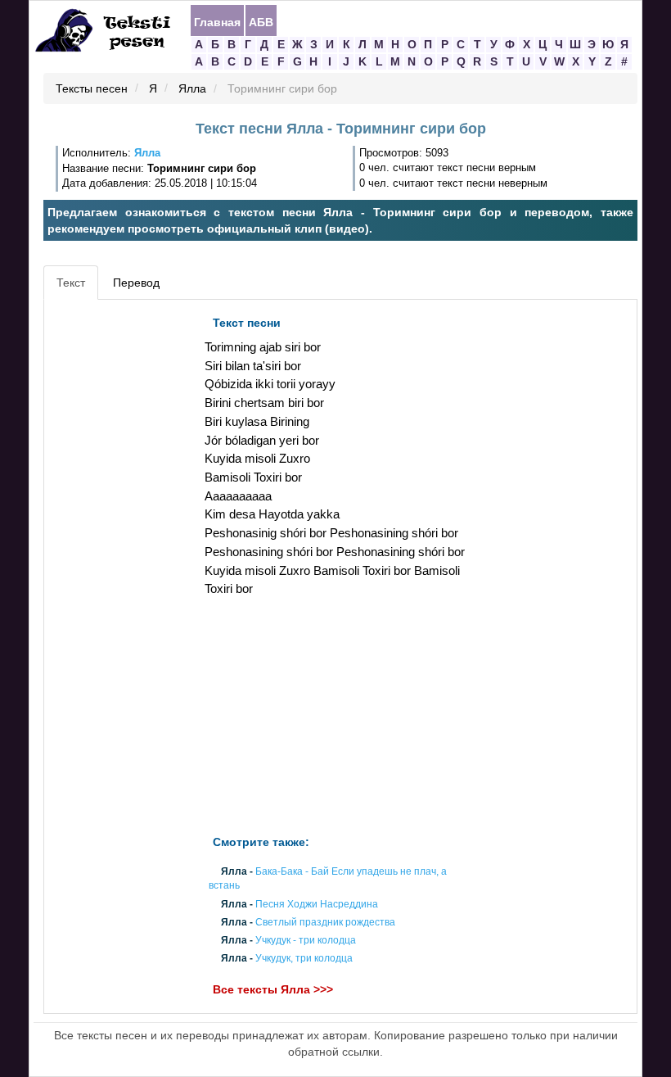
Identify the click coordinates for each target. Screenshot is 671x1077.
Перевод (136, 282)
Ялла (192, 89)
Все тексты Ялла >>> (273, 990)
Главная (217, 21)
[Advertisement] (121, 553)
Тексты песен (92, 89)
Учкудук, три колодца (304, 959)
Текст (70, 282)
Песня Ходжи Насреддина (316, 904)
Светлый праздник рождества (325, 922)
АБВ (261, 21)
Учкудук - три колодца (305, 940)
